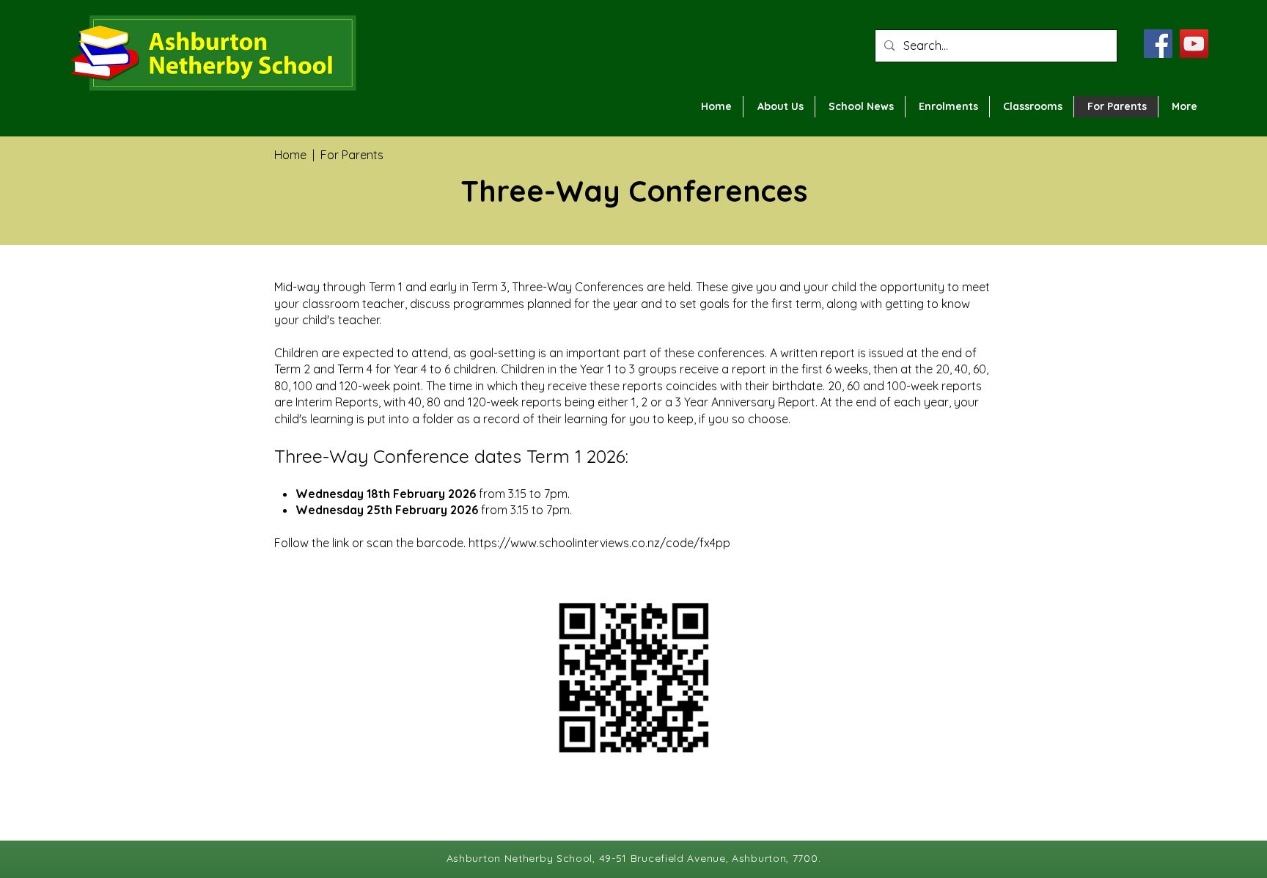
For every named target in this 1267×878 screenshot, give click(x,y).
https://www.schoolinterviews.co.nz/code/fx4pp (599, 542)
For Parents (351, 154)
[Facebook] (1158, 43)
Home (290, 154)
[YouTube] (1194, 43)
